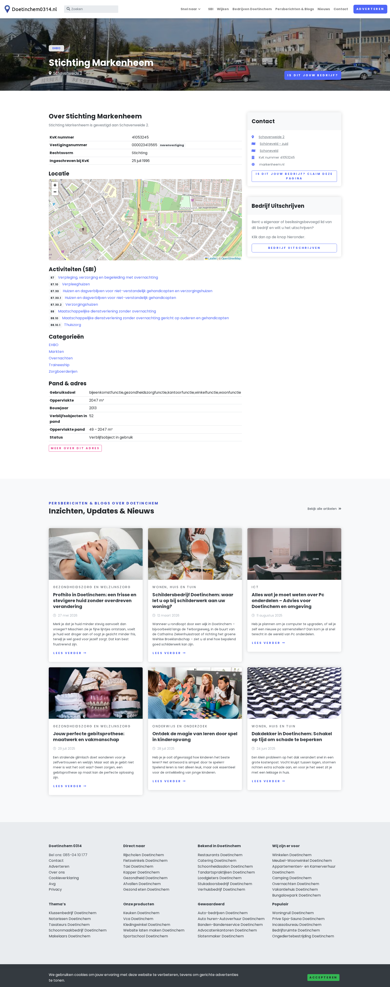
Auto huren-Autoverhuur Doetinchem (231, 918)
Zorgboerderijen (63, 371)
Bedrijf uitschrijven (294, 248)
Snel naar (189, 9)
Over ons (57, 872)
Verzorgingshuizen (81, 304)
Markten (56, 351)
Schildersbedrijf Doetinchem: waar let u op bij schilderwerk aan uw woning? (192, 601)
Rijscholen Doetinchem (143, 855)
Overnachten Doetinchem (295, 883)
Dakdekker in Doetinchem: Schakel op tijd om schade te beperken (292, 736)
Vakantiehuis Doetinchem (295, 889)
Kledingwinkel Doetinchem (146, 924)
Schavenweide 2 (67, 73)
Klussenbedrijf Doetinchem (72, 912)
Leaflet (212, 258)
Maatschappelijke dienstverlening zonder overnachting (107, 311)
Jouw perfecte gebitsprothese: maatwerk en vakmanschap (88, 736)
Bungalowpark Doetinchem (296, 895)
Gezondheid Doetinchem (145, 878)
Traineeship (59, 365)
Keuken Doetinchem (141, 912)
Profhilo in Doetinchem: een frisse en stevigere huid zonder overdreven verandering (94, 601)
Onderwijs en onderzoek (180, 726)
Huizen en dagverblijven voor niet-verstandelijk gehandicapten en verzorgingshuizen (137, 291)
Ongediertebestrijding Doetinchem (303, 936)
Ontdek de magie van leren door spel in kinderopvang (194, 736)
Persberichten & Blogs (294, 9)
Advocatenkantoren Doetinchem (227, 930)
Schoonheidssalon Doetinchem (225, 866)
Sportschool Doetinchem (145, 936)
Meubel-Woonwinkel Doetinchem (302, 860)
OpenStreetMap (231, 258)
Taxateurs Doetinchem (69, 924)
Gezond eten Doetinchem (146, 889)
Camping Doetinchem (291, 878)
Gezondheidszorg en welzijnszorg (92, 587)
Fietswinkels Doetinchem (145, 860)
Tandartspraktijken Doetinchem (226, 872)
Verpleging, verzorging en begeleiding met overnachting (108, 277)
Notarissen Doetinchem (70, 918)
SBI (210, 9)
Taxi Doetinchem (138, 866)
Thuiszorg (72, 324)
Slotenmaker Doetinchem (221, 936)
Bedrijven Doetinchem (252, 9)
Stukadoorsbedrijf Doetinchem (225, 883)
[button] (145, 220)
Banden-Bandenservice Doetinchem (230, 924)
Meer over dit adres (75, 448)
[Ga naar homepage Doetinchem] (30, 9)
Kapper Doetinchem (141, 872)
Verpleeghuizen (76, 284)
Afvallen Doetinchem (142, 883)
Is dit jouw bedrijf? (312, 75)
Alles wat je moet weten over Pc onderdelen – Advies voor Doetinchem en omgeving (288, 601)
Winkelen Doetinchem (291, 855)
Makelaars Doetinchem (69, 936)
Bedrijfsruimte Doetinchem (296, 930)
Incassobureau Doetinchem (296, 924)
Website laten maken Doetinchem (153, 930)
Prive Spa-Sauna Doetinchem (298, 918)
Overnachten (61, 358)
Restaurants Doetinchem (220, 855)
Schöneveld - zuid (274, 143)
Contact (341, 9)
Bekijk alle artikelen (322, 508)
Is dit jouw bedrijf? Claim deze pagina (294, 176)
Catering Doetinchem (217, 860)
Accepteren (323, 977)
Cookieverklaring (64, 878)
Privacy (55, 889)
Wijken (223, 9)
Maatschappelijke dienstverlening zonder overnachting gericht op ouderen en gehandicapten (145, 318)
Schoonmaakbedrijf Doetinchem (78, 930)
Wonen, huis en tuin (174, 587)
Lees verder (67, 653)
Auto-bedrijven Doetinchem (223, 912)
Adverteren (370, 9)
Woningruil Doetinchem (293, 912)
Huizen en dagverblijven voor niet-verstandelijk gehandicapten (120, 297)
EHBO (56, 48)
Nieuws (324, 9)
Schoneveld (269, 150)
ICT (255, 587)
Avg (52, 883)
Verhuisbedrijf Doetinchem (221, 889)
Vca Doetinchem (138, 918)
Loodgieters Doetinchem (219, 878)
